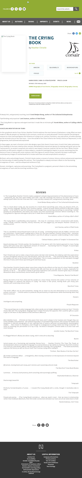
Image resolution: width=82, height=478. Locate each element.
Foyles (36, 73)
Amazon (36, 67)
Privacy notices (51, 459)
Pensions (51, 464)
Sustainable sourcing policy (31, 468)
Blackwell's (54, 67)
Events (56, 21)
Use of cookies (51, 461)
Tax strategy (51, 466)
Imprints (44, 21)
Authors (19, 21)
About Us (6, 21)
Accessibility (31, 459)
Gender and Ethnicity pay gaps (31, 461)
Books (31, 21)
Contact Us (31, 457)
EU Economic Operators (31, 470)
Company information (51, 457)
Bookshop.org (72, 67)
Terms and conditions (51, 462)
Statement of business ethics (31, 464)
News (69, 21)
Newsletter (78, 21)
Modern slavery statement (31, 466)
